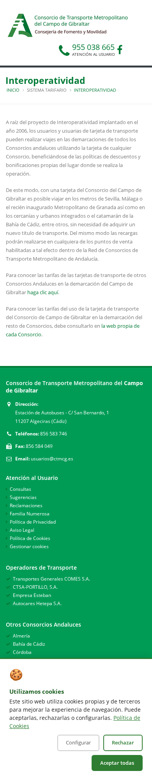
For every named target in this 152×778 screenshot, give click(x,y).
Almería (21, 635)
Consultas (20, 489)
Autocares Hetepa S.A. (37, 603)
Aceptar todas (117, 762)
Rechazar (123, 742)
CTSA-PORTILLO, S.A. (35, 587)
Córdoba (22, 652)
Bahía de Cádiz (29, 644)
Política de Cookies (30, 538)
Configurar (78, 742)
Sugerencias (23, 497)
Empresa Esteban (32, 595)
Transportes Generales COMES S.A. (51, 579)
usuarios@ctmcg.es (52, 458)
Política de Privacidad (33, 522)
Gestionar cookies (29, 546)
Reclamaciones (26, 505)
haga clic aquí (42, 292)
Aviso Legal (22, 530)
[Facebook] (119, 51)
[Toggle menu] (18, 23)
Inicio (13, 90)
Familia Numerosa (29, 513)
